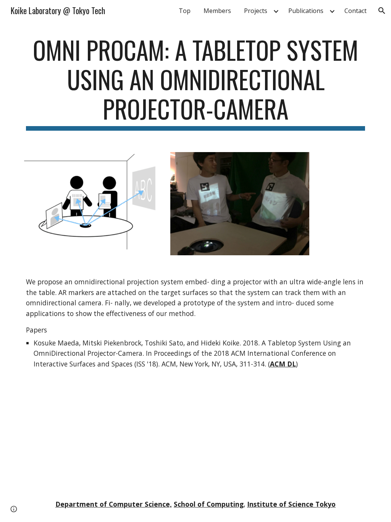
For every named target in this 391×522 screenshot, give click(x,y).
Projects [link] (255, 10)
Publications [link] (305, 10)
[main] (195, 83)
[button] (382, 11)
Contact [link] (355, 10)
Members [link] (217, 10)
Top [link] (185, 10)
